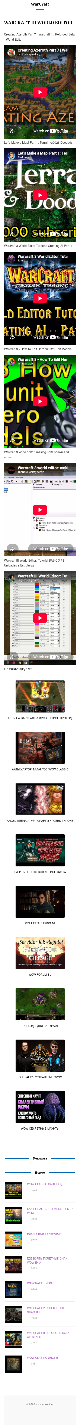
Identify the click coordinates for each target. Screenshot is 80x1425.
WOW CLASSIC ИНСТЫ (42, 1358)
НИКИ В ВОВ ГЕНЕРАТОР (44, 1234)
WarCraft (40, 4)
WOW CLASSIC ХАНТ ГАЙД (45, 1184)
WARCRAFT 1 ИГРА (40, 1283)
